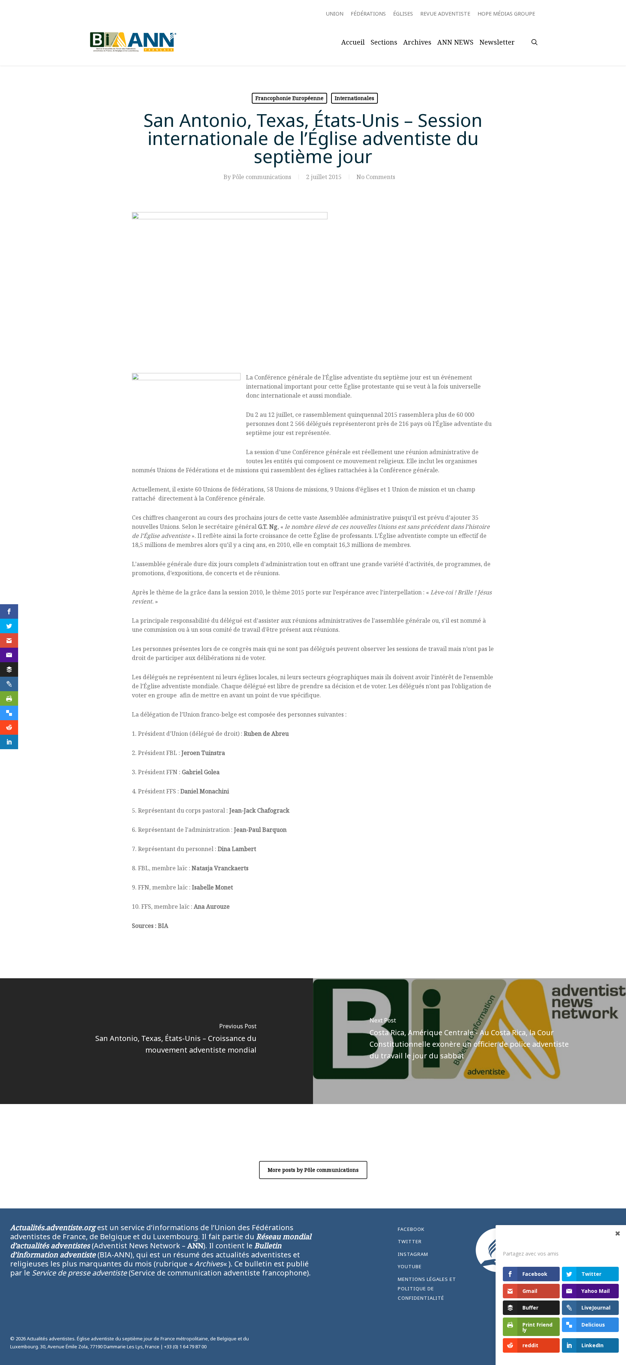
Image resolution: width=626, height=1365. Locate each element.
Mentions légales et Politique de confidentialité (427, 1289)
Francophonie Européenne (289, 98)
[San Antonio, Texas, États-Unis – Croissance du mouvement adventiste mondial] (156, 1041)
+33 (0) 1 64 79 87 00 (185, 1346)
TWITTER (410, 1241)
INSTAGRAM (413, 1254)
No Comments (375, 177)
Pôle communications (261, 177)
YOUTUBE (410, 1266)
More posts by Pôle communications (313, 1169)
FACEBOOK (411, 1229)
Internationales (354, 98)
